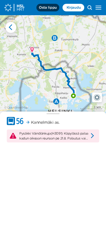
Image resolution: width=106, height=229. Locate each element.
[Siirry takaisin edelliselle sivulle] (10, 27)
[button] (97, 97)
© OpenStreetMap (16, 107)
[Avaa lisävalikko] (98, 7)
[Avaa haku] (89, 7)
